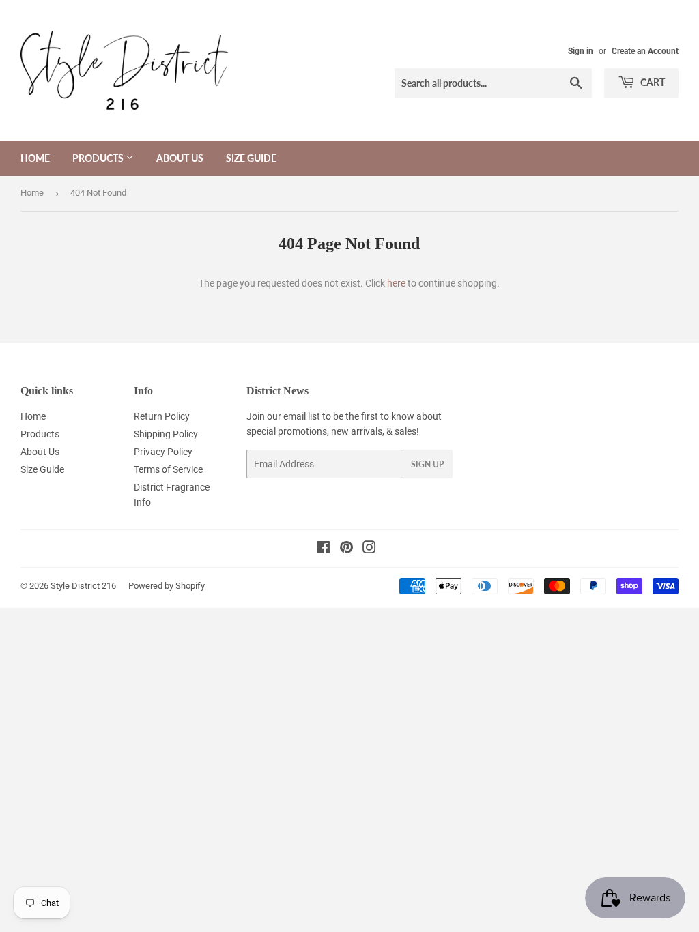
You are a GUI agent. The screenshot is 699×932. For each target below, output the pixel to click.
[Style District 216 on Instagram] (369, 549)
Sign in (580, 51)
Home (35, 158)
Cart (651, 82)
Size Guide (251, 158)
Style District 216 (83, 586)
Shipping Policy (166, 433)
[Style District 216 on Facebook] (323, 549)
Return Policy (162, 416)
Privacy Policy (163, 451)
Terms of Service (168, 469)
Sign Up (427, 464)
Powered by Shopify (166, 586)
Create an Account (645, 51)
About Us (179, 158)
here (396, 283)
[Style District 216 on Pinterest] (346, 549)
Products (99, 158)
